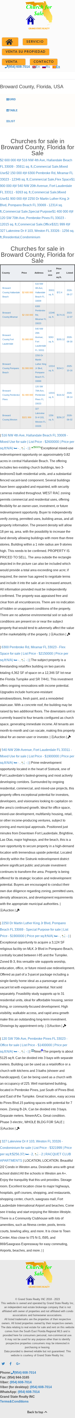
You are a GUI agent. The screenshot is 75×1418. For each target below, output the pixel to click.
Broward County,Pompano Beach (10, 368)
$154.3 (60, 368)
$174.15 (61, 315)
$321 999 (26, 417)
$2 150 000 (27, 315)
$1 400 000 (27, 395)
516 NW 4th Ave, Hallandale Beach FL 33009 (40, 292)
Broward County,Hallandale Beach (11, 292)
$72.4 (59, 292)
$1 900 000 (27, 339)
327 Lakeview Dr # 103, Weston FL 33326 (40, 417)
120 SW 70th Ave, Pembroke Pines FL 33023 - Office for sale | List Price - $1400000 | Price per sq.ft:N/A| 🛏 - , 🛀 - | (33, 1045)
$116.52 (60, 395)
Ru (48, 66)
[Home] (10, 42)
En (38, 66)
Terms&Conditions (14, 1401)
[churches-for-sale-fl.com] (37, 20)
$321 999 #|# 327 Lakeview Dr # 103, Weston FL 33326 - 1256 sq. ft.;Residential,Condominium (37, 231)
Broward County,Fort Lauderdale (8, 339)
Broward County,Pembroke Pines (11, 395)
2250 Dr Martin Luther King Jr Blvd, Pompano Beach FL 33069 (40, 368)
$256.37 (61, 417)
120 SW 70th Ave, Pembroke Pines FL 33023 (40, 395)
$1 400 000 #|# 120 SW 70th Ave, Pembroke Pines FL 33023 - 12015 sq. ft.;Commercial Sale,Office (36, 218)
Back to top (35, 1412)
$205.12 (61, 339)
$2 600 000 (27, 292)
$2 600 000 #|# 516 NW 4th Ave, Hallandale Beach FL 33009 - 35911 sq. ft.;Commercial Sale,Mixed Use (36, 166)
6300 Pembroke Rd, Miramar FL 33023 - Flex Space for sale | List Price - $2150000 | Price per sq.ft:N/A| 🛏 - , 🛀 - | (34, 653)
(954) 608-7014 (19, 66)
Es (58, 66)
